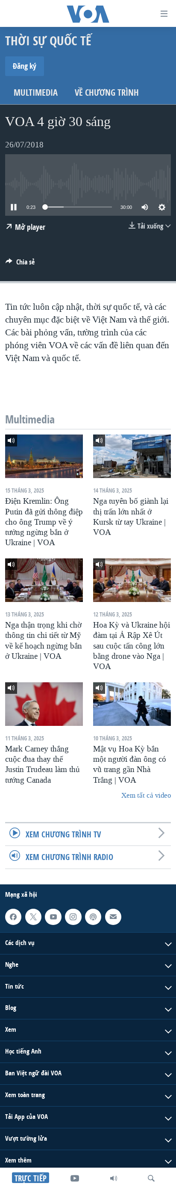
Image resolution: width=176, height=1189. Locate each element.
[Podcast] (93, 916)
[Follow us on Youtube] (53, 916)
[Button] (20, 264)
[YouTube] (74, 1178)
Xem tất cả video (146, 795)
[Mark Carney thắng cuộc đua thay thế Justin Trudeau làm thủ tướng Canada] (44, 704)
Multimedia (36, 92)
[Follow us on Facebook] (13, 916)
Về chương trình (107, 92)
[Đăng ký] (113, 916)
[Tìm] (151, 1178)
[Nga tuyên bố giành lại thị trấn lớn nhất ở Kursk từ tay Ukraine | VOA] (132, 456)
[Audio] (113, 1178)
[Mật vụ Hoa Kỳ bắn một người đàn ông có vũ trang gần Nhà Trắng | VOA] (132, 704)
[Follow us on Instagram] (73, 916)
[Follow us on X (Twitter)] (33, 916)
